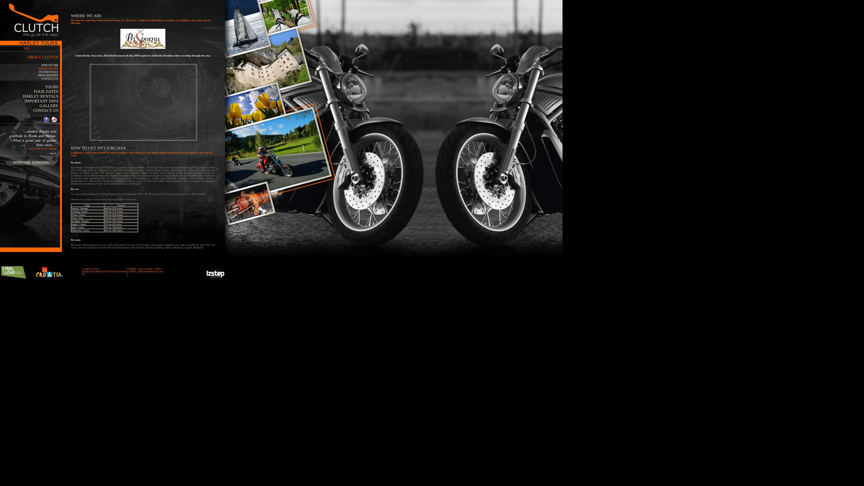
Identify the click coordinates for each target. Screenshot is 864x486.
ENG (27, 48)
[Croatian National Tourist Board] (49, 272)
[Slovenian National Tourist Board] (13, 272)
